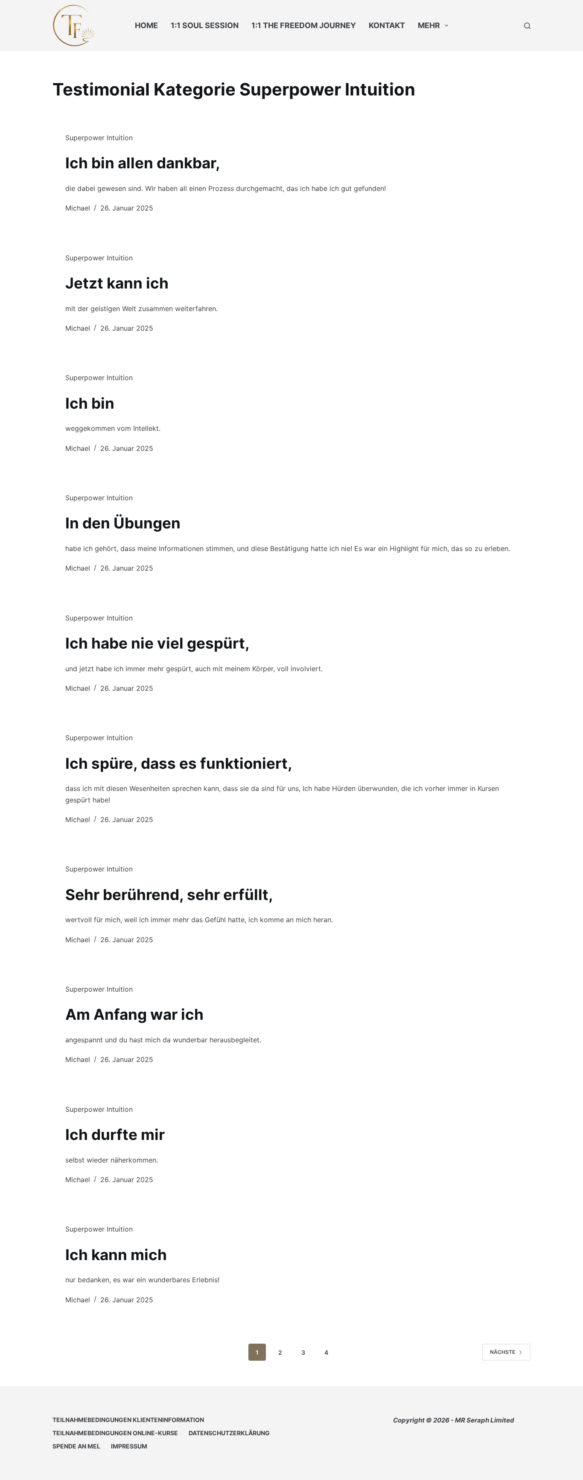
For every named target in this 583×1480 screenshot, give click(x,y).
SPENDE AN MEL (76, 1446)
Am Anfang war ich (134, 1014)
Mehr (429, 25)
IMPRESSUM (129, 1446)
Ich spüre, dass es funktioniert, (178, 763)
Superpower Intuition (99, 137)
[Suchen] (527, 26)
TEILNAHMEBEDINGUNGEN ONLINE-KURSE (115, 1433)
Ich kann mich (116, 1255)
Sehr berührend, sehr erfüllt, (169, 894)
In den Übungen (123, 523)
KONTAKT (387, 25)
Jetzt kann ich (117, 283)
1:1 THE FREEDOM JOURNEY (303, 25)
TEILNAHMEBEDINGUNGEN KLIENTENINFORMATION (128, 1419)
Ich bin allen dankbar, (142, 163)
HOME (146, 25)
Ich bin (89, 403)
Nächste (502, 1352)
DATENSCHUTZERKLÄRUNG (229, 1433)
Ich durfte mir (115, 1134)
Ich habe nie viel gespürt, (157, 643)
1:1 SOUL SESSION (205, 25)
